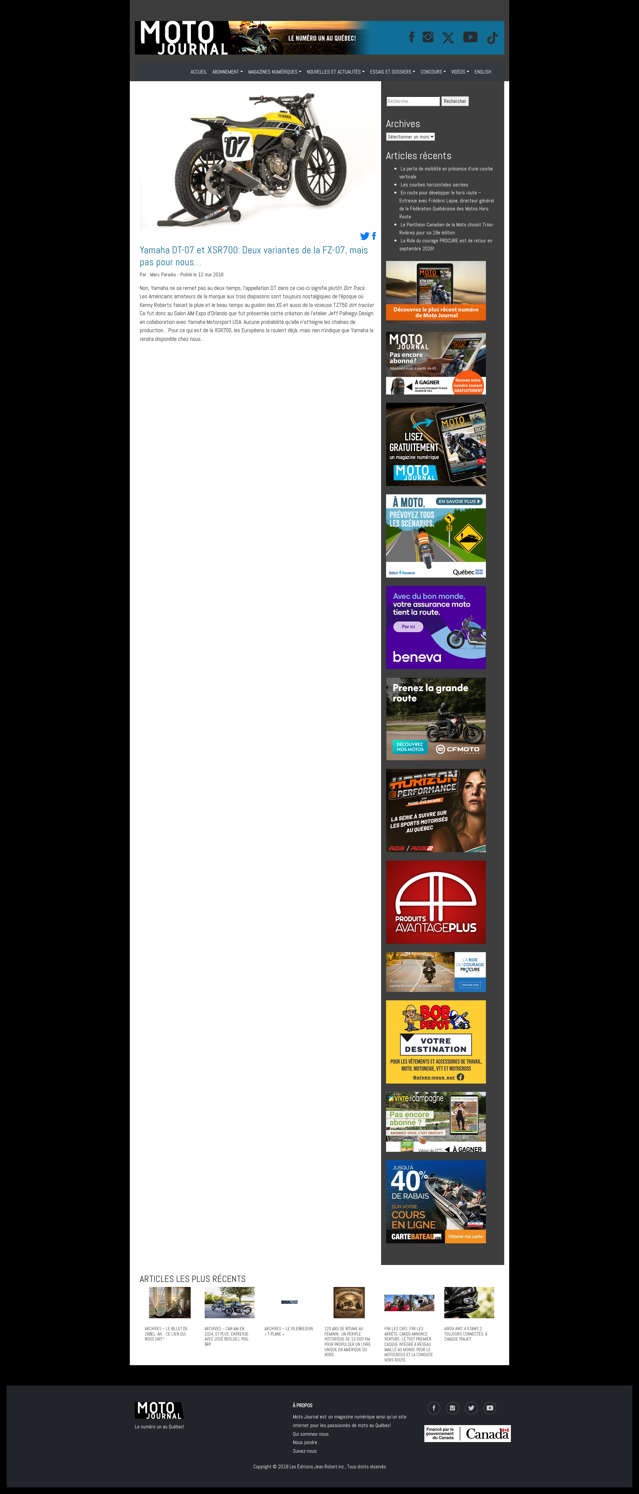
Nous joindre (305, 1442)
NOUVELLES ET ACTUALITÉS (334, 71)
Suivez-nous (305, 1450)
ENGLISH (483, 71)
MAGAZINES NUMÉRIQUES (273, 71)
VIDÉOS (458, 71)
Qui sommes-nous (311, 1433)
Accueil (199, 71)
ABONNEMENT (225, 71)
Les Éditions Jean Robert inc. (317, 1466)
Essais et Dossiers (390, 71)
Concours (431, 71)
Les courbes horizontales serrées (434, 184)
